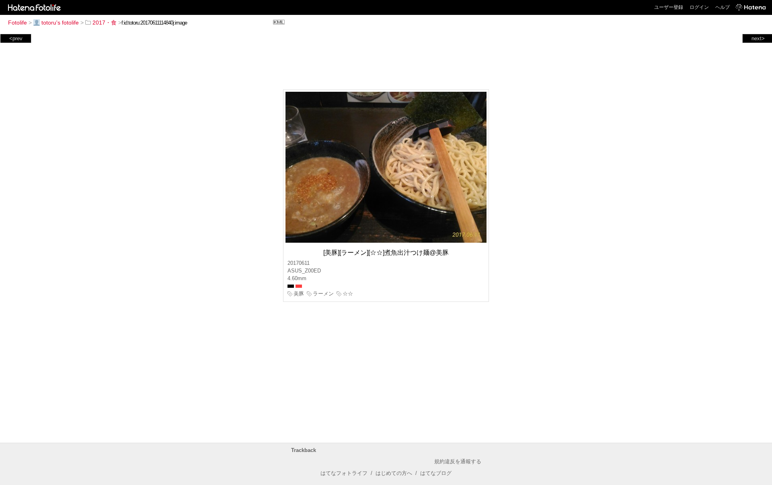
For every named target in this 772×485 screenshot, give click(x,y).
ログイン (699, 7)
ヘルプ (722, 7)
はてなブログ (436, 473)
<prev (16, 38)
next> (758, 38)
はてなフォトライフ (344, 473)
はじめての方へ (394, 473)
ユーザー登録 (668, 7)
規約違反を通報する (457, 461)
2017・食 (104, 22)
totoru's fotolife (60, 22)
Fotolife (17, 22)
